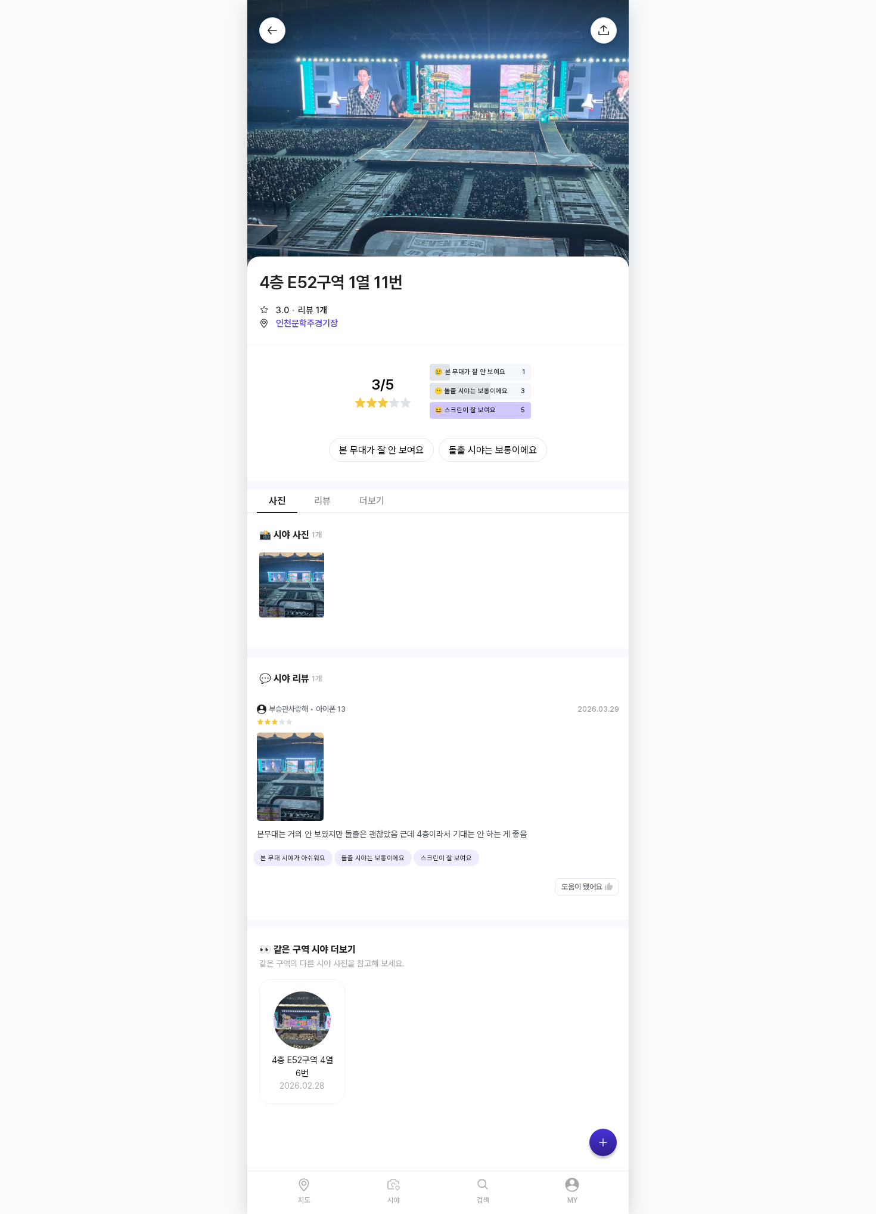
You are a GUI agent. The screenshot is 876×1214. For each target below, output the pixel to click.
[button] (298, 323)
